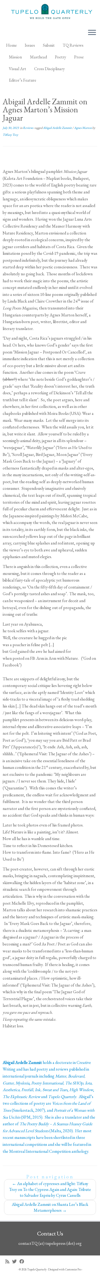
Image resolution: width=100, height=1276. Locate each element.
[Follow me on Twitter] (15, 1261)
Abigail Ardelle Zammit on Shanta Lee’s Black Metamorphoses (50, 1207)
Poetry (60, 57)
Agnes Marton (83, 128)
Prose (79, 57)
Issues (30, 45)
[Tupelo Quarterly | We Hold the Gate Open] (50, 12)
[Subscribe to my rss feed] (8, 1261)
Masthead (38, 57)
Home (11, 45)
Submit (49, 45)
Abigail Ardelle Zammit (57, 128)
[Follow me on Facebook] (23, 1261)
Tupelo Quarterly (37, 1269)
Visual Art (17, 68)
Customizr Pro (73, 1269)
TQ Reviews (73, 45)
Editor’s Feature (22, 80)
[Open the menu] (92, 33)
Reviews (28, 128)
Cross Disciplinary (49, 68)
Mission (15, 57)
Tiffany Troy (10, 135)
